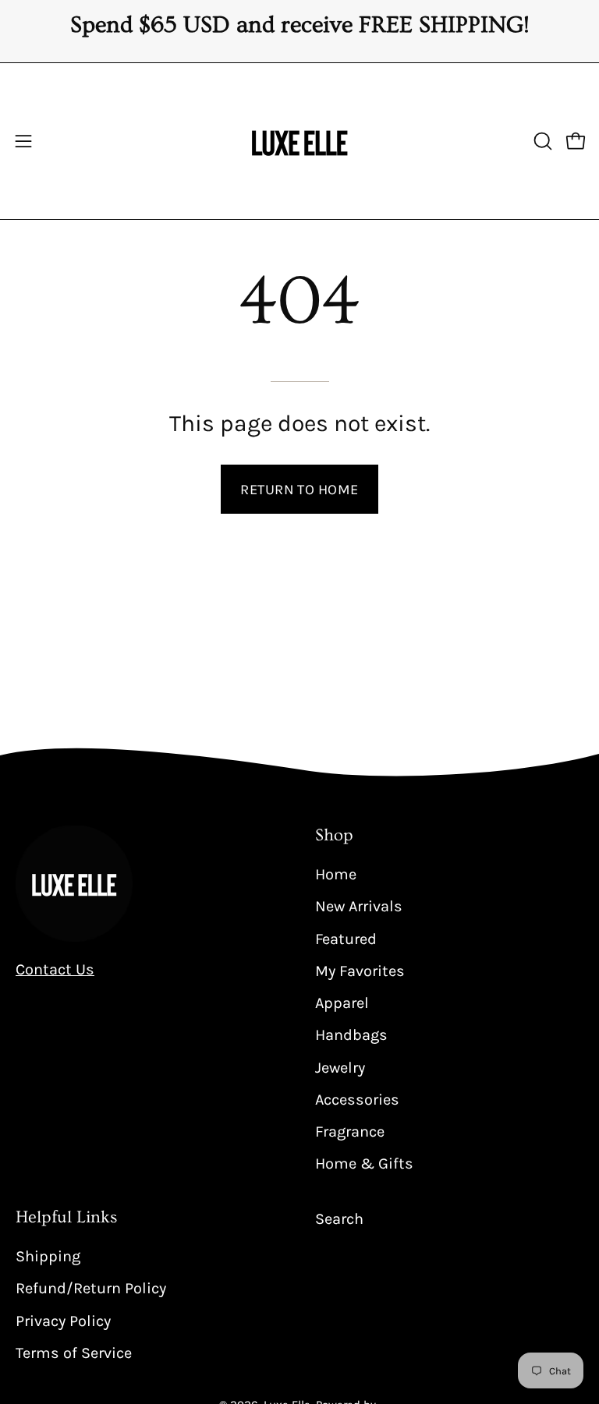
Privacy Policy (63, 1320)
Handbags (351, 1035)
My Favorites (360, 970)
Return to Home (299, 489)
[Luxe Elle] (299, 141)
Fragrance (350, 1132)
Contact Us (55, 969)
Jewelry (340, 1067)
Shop (334, 835)
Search (339, 1219)
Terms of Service (74, 1352)
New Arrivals (358, 906)
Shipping (48, 1256)
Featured (346, 938)
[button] (541, 141)
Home (335, 874)
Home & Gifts (364, 1163)
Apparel (342, 1003)
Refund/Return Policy (91, 1288)
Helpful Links (66, 1217)
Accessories (357, 1099)
